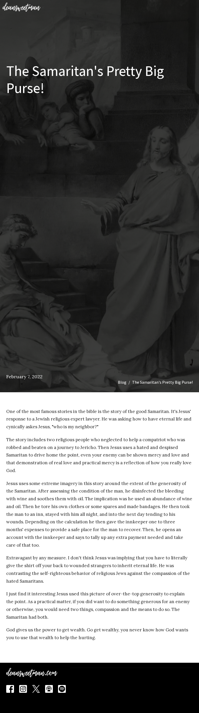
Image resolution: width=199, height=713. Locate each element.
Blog (122, 382)
